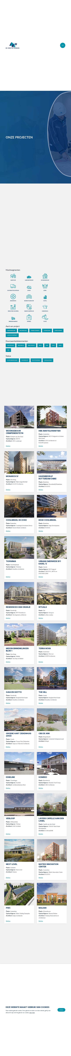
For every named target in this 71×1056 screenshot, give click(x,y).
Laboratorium (29, 280)
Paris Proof (31, 345)
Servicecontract (12, 335)
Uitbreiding (47, 330)
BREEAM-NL (21, 345)
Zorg (45, 290)
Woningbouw (45, 280)
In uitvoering (36, 360)
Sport (29, 290)
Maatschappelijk (29, 311)
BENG (60, 345)
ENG (8, 350)
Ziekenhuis (13, 301)
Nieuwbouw (23, 330)
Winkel (29, 321)
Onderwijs (45, 311)
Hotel (45, 301)
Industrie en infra (13, 311)
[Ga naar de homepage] (12, 45)
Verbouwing (58, 330)
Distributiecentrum (13, 290)
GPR (47, 345)
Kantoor (13, 280)
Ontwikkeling (11, 330)
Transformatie (35, 330)
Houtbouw (10, 345)
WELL (40, 345)
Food (45, 321)
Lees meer (32, 1012)
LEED (53, 345)
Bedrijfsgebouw (29, 301)
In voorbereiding (12, 360)
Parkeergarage (13, 321)
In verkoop (25, 360)
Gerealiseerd (48, 360)
